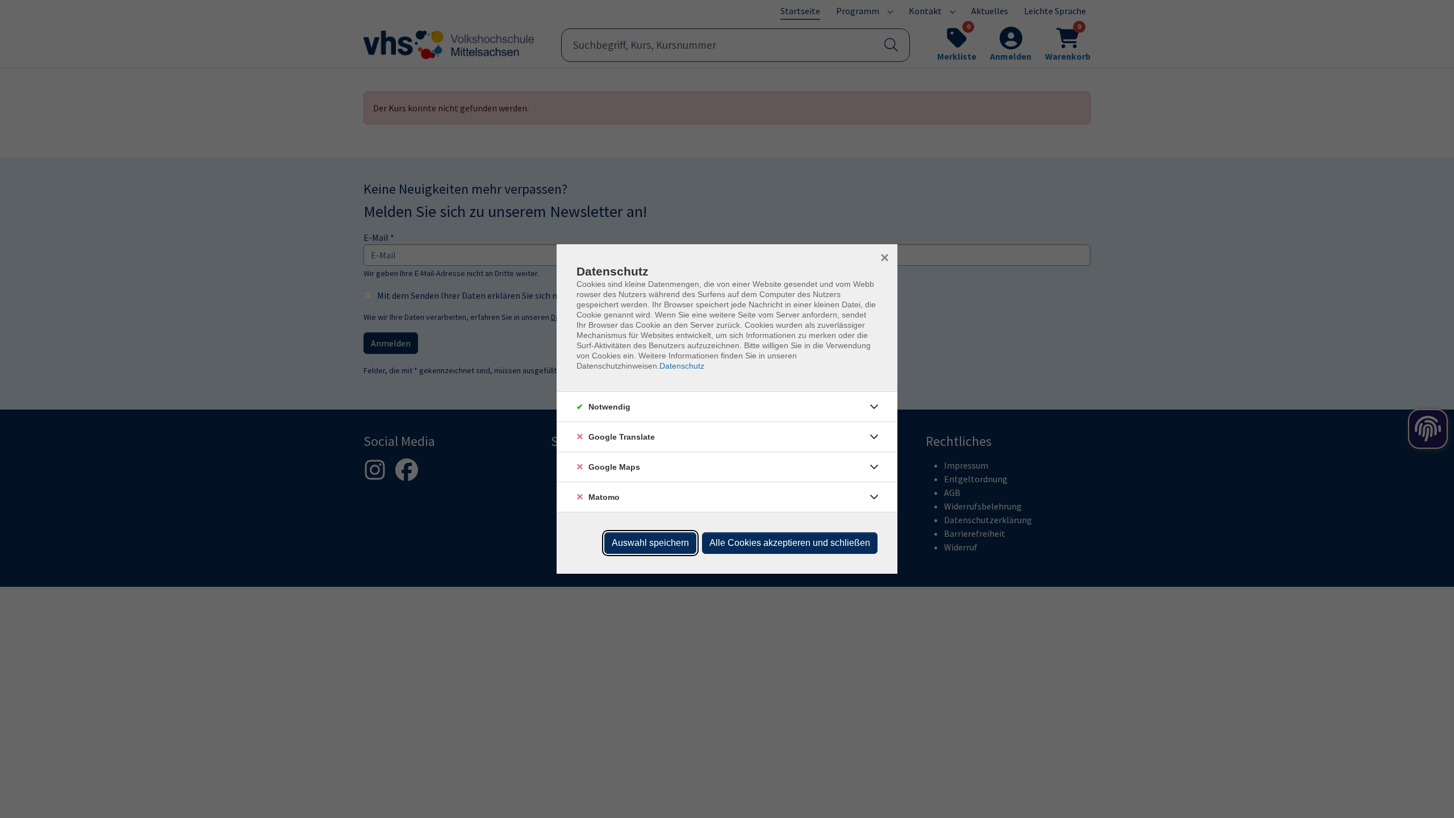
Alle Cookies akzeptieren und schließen (789, 543)
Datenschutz (681, 365)
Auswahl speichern (650, 543)
